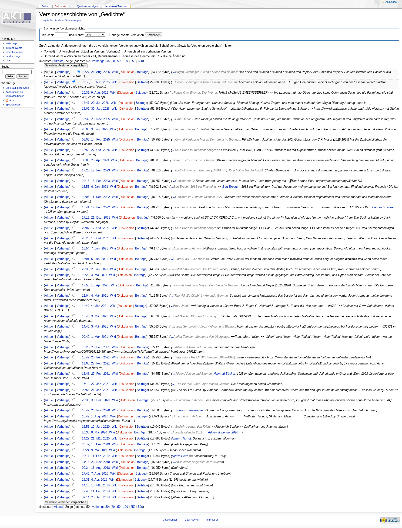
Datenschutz (170, 519)
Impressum (212, 519)
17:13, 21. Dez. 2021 (96, 217)
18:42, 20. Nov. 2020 (96, 410)
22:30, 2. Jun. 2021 (95, 269)
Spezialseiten (13, 104)
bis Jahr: (48, 35)
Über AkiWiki (192, 519)
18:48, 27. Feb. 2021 (96, 373)
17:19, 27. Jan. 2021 (96, 384)
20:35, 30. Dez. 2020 (96, 400)
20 (113, 61)
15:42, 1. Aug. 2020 (95, 416)
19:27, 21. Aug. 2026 (96, 72)
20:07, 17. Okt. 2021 (96, 228)
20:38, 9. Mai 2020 (94, 432)
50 (119, 61)
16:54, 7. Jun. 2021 (95, 248)
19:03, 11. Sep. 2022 (96, 197)
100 (125, 61)
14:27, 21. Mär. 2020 (96, 438)
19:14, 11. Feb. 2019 (96, 456)
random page (13, 56)
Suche (5, 66)
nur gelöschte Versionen (127, 35)
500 (140, 61)
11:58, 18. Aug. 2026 (96, 82)
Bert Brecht (230, 186)
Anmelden (391, 1)
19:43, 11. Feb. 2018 (96, 491)
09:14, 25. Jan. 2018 (96, 497)
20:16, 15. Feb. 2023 (96, 181)
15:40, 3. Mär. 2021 (95, 316)
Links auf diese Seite (17, 87)
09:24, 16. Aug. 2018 (96, 467)
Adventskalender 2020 (223, 432)
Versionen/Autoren (116, 6)
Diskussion (127, 72)
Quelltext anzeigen (87, 6)
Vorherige (63, 72)
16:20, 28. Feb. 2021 (96, 347)
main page (11, 43)
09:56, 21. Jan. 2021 (96, 390)
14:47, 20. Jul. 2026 (95, 103)
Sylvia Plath (180, 456)
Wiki (115, 72)
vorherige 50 (100, 61)
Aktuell (49, 82)
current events (14, 47)
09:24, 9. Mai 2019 (94, 450)
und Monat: (76, 35)
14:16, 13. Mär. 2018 (96, 485)
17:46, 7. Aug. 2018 (95, 473)
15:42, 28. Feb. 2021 (96, 357)
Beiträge (142, 72)
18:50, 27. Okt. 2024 (96, 150)
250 (133, 61)
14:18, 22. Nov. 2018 (96, 462)
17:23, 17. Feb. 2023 (96, 170)
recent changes (14, 52)
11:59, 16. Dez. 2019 (96, 444)
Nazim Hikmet (181, 438)
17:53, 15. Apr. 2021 (95, 285)
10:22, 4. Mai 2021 (94, 275)
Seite (45, 6)
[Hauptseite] (18, 18)
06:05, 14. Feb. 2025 (96, 139)
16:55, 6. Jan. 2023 (95, 186)
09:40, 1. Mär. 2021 (95, 336)
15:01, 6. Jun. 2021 (95, 259)
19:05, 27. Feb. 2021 (96, 363)
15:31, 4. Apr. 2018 (94, 479)
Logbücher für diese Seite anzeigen (61, 20)
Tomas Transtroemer (190, 410)
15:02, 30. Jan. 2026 (96, 108)
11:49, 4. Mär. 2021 (95, 306)
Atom (12, 100)
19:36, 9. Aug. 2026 (95, 92)
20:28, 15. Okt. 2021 (96, 238)
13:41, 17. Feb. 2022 (96, 207)
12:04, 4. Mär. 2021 (95, 295)
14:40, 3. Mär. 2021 (95, 326)
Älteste (59, 61)
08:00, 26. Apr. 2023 (95, 160)
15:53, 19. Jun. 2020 (96, 426)
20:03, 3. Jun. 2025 (95, 129)
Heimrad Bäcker (383, 207)
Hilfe (8, 60)
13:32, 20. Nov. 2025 (96, 119)
